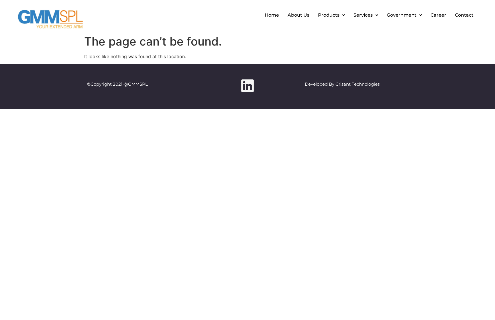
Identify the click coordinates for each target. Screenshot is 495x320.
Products (328, 15)
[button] (331, 15)
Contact (464, 15)
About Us (298, 15)
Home (272, 15)
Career (438, 15)
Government (402, 15)
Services (363, 15)
